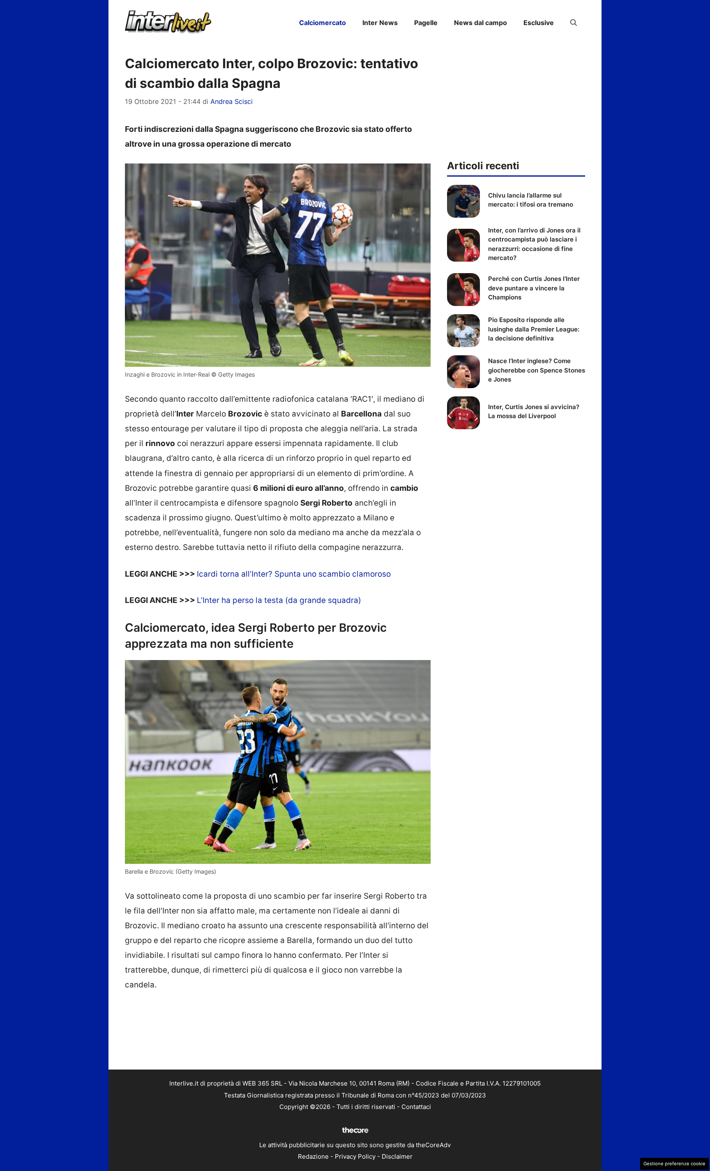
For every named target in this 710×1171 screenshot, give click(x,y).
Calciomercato (322, 22)
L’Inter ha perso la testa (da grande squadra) (279, 600)
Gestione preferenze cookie (674, 1163)
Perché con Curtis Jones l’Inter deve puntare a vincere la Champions (534, 288)
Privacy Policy (355, 1156)
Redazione (313, 1156)
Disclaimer (397, 1156)
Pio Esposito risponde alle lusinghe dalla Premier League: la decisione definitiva (533, 329)
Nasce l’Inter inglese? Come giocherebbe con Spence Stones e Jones (536, 370)
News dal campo (480, 22)
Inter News (380, 22)
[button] (573, 22)
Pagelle (426, 22)
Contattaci (416, 1107)
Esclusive (538, 22)
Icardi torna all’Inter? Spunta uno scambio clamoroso (294, 574)
